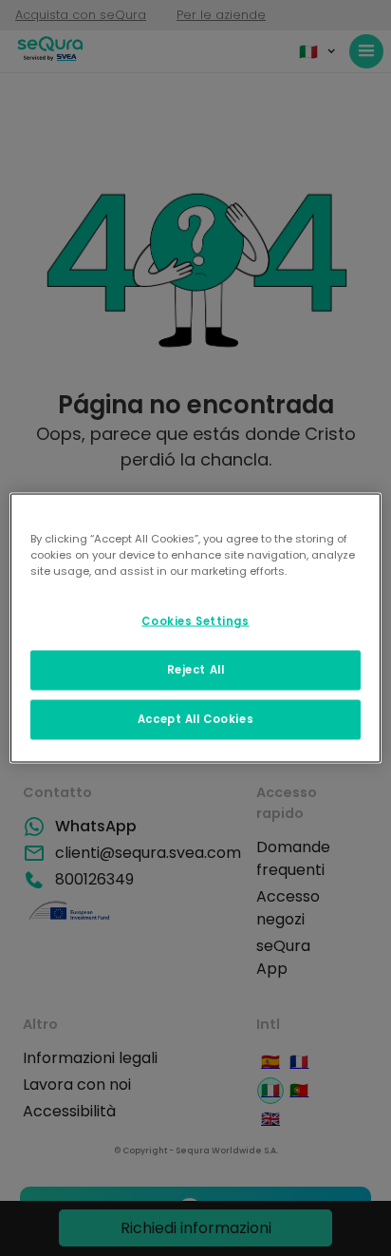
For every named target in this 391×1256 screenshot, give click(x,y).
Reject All (196, 669)
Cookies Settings (195, 621)
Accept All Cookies (195, 719)
